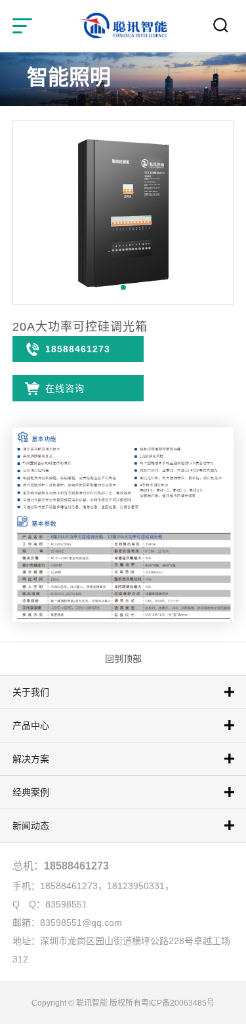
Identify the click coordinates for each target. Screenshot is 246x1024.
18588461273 (77, 349)
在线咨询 (65, 388)
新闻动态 (30, 825)
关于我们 (30, 692)
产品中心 (30, 725)
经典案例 (30, 792)
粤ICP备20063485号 (178, 1003)
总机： (60, 865)
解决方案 (30, 759)
